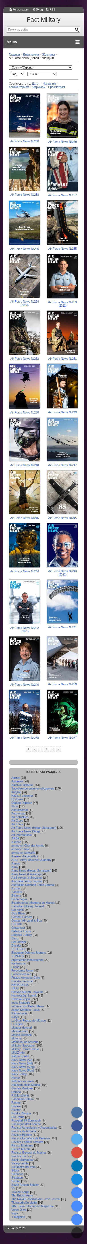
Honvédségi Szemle (24, 995)
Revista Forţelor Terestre (27, 1142)
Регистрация (20, 9)
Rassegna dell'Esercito (26, 1124)
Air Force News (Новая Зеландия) (33, 827)
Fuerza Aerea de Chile (25, 977)
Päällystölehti (20, 1095)
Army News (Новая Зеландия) (31, 870)
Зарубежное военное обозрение (32, 788)
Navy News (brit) (22, 1063)
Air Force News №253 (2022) (62, 304)
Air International (21, 835)
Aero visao (18, 813)
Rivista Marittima (22, 1145)
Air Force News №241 (62, 627)
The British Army (22, 1195)
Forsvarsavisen (21, 974)
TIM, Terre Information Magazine (32, 1206)
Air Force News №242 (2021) (24, 629)
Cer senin (17, 910)
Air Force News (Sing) (25, 831)
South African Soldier (25, 1184)
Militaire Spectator (23, 1045)
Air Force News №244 (24, 571)
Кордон (16, 792)
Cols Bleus (18, 913)
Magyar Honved (21, 1027)
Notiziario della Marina (25, 1084)
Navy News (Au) (21, 1059)
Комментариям (19, 87)
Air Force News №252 (24, 358)
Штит (14, 806)
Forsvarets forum (22, 970)
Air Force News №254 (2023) (24, 303)
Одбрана (17, 799)
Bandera (16, 892)
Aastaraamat (19, 810)
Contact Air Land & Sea (26, 920)
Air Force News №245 (62, 518)
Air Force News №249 (62, 412)
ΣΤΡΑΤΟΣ (17, 956)
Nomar (15, 1077)
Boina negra (19, 899)
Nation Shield (20, 1056)
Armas (15, 863)
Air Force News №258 (24, 194)
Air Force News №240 (24, 684)
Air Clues (17, 820)
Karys (15, 1017)
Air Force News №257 (62, 195)
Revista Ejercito (21, 1134)
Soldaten (17, 1177)
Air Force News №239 (62, 684)
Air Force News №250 (24, 412)
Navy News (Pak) (22, 1070)
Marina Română (21, 1034)
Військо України (22, 785)
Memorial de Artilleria (24, 1042)
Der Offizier (18, 942)
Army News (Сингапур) (26, 874)
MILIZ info (18, 1052)
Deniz (15, 938)
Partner (16, 1102)
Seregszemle (19, 1163)
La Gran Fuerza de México (28, 1020)
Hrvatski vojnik (21, 999)
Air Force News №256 (24, 249)
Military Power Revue (25, 1049)
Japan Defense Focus (25, 1009)
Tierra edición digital (24, 1202)
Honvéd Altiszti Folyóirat (27, 992)
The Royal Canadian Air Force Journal (35, 1199)
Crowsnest (18, 927)
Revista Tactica (21, 1156)
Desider (16, 945)
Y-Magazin (18, 1217)
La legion (17, 1024)
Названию (49, 83)
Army (14, 867)
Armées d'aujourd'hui (24, 856)
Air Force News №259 (62, 141)
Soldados (17, 1174)
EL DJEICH (18, 949)
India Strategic (20, 1002)
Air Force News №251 (62, 358)
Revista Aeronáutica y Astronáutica (34, 1127)
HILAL (15, 988)
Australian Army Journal (26, 881)
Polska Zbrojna (21, 1113)
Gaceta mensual (22, 981)
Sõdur (15, 1170)
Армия (15, 777)
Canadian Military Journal (27, 906)
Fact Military (43, 19)
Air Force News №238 (24, 737)
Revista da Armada (23, 1131)
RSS (53, 9)
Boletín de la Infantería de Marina (32, 902)
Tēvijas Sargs (20, 1192)
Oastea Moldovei (22, 1088)
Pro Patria (17, 1117)
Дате (35, 83)
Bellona (16, 895)
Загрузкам (39, 87)
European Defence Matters (28, 952)
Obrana (16, 1092)
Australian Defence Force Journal (32, 885)
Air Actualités (20, 817)
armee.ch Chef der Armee (27, 845)
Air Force (17, 824)
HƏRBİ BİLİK (20, 984)
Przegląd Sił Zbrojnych (26, 1120)
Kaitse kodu (19, 1013)
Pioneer (16, 1106)
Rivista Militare (21, 1149)
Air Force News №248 (24, 465)
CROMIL (17, 924)
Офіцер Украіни (21, 802)
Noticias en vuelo (22, 1081)
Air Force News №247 (62, 465)
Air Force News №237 (62, 737)
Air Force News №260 (24, 141)
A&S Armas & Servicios (26, 877)
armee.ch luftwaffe (23, 852)
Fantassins (18, 963)
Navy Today (19, 1074)
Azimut (16, 888)
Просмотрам (56, 87)
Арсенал (17, 781)
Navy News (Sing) (23, 1067)
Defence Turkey (21, 935)
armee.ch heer (20, 849)
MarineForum (19, 1031)
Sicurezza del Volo (23, 1167)
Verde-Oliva (18, 1209)
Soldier (15, 1181)
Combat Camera (21, 917)
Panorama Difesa (22, 1099)
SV (13, 1188)
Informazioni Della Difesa (27, 1006)
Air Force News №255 (62, 248)
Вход (39, 9)
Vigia (14, 1213)
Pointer (16, 1109)
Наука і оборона (22, 795)
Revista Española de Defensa (30, 1138)
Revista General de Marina (28, 1152)
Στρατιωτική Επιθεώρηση (27, 960)
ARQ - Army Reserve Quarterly (31, 860)
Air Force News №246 (24, 518)
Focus (15, 967)
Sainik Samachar (22, 1159)
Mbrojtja (16, 1038)
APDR (15, 838)
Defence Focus (21, 931)
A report (16, 842)
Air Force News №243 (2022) (62, 572)
